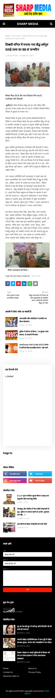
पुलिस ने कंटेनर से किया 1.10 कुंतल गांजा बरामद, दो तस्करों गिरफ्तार (33, 333)
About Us (32, 668)
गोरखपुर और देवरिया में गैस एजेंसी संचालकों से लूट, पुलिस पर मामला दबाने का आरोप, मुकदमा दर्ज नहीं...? (33, 511)
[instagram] (15, 480)
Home (6, 668)
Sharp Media (12, 55)
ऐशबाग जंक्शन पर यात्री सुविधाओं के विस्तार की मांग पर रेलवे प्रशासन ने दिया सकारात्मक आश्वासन (33, 655)
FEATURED (16, 36)
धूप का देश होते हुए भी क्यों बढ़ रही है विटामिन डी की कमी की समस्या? (34, 628)
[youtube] (40, 480)
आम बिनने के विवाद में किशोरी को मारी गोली (32, 524)
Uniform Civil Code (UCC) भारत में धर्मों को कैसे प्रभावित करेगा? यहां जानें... (34, 346)
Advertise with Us (11, 676)
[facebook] (15, 473)
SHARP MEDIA (27, 24)
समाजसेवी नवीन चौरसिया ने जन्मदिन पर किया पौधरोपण (33, 320)
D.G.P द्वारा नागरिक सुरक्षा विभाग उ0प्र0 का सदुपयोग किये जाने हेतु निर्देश (33, 497)
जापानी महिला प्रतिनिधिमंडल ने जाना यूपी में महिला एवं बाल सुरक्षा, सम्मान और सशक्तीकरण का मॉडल (34, 641)
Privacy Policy (34, 672)
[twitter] (40, 473)
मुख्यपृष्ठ (8, 36)
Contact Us (8, 672)
